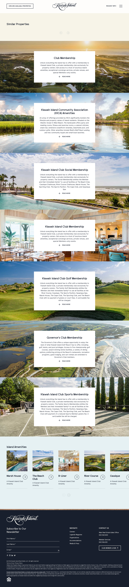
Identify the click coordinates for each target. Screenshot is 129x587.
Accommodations (75, 540)
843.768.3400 (103, 535)
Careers (72, 532)
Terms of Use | (10, 563)
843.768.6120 (103, 542)
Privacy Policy (19, 563)
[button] (68, 495)
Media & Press (74, 543)
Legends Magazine (76, 534)
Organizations (74, 537)
